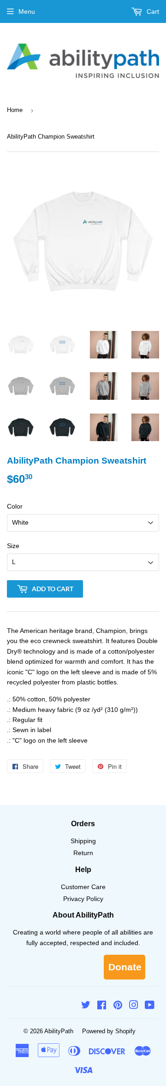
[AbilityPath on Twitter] (85, 1006)
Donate (125, 967)
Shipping (83, 841)
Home (15, 109)
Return (83, 852)
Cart (152, 11)
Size (13, 545)
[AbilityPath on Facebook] (102, 1006)
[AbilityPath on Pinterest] (118, 1006)
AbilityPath (58, 1031)
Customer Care (83, 886)
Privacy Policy (83, 898)
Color (15, 506)
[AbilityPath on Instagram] (133, 1006)
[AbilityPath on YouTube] (149, 1006)
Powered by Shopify (109, 1031)
